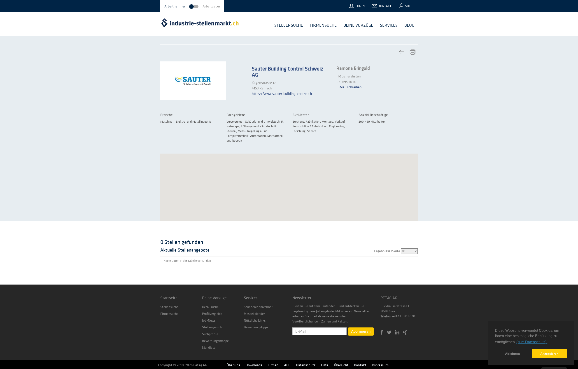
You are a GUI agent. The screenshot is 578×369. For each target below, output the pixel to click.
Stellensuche (169, 307)
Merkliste (208, 348)
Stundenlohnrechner (258, 307)
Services (251, 298)
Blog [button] (409, 25)
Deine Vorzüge (214, 298)
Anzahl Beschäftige (373, 115)
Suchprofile (210, 334)
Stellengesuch (212, 327)
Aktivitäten (301, 115)
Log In (360, 6)
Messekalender (254, 314)
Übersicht (341, 365)
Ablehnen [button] (512, 353)
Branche (166, 115)
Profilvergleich (212, 314)
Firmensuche (169, 314)
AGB (287, 365)
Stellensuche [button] (288, 25)
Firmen (273, 365)
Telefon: (386, 316)
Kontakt (384, 6)
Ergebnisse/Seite (387, 251)
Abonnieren (361, 331)
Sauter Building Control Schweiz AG (287, 71)
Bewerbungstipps (256, 327)
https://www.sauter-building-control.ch (282, 93)
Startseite (168, 298)
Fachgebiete (235, 115)
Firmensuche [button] (323, 25)
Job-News (209, 320)
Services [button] (389, 25)
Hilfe (324, 365)
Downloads (254, 365)
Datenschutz (305, 365)
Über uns (233, 365)
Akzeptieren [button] (549, 353)
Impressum (380, 365)
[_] (401, 52)
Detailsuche (210, 307)
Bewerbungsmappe (215, 341)
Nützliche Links (255, 320)
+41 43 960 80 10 (403, 316)
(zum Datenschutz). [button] (531, 342)
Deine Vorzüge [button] (358, 25)
